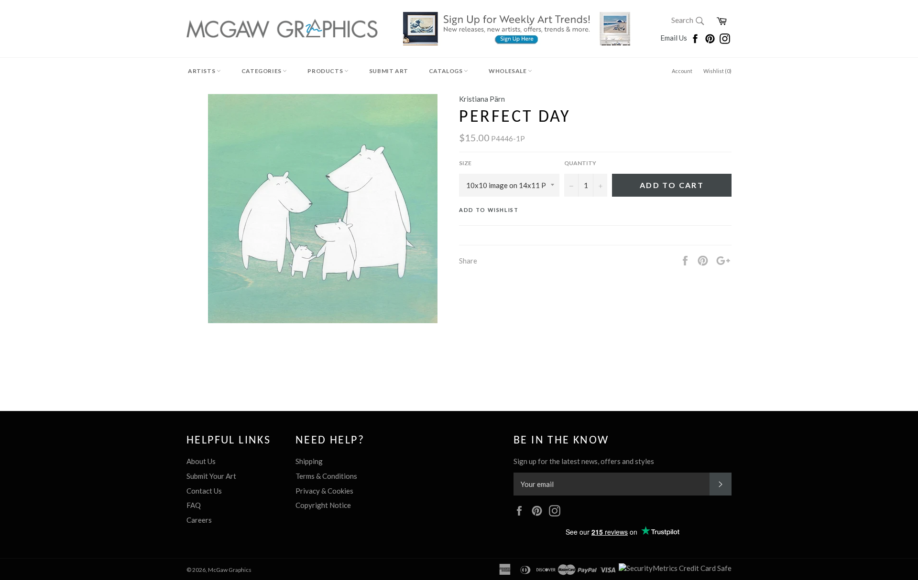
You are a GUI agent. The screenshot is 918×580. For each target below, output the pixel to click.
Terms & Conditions (326, 476)
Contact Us (204, 490)
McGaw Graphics (229, 569)
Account (682, 71)
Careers (199, 520)
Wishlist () (717, 71)
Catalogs (446, 70)
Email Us (674, 37)
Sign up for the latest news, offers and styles (584, 461)
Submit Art (388, 70)
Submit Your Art (211, 476)
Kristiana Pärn (482, 99)
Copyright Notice (323, 505)
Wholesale (508, 70)
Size (465, 163)
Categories (262, 70)
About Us (201, 461)
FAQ (193, 505)
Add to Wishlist (489, 210)
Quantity (580, 163)
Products (325, 70)
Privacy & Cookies (324, 490)
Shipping (309, 461)
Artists (202, 70)
